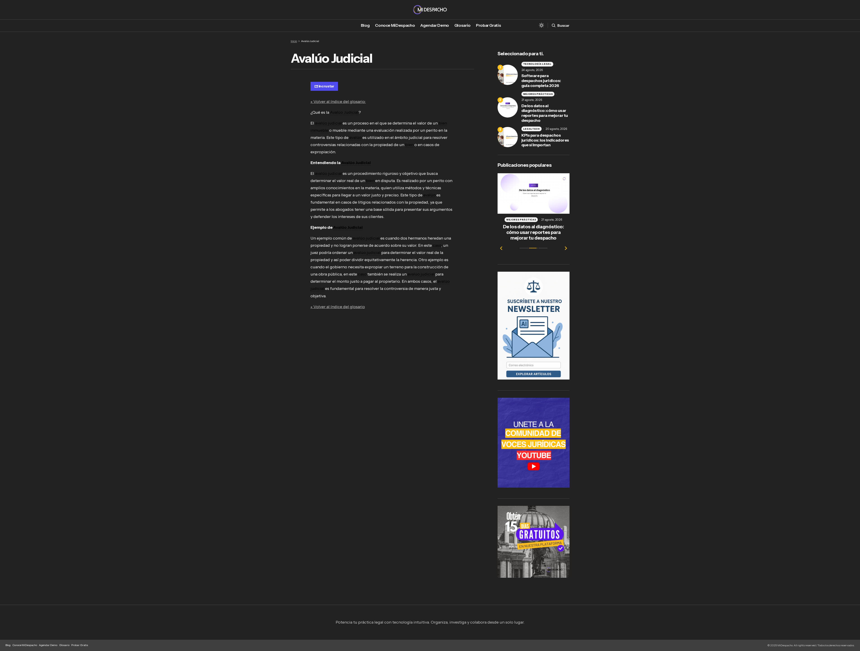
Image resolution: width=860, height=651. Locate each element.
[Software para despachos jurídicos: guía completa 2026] (508, 75)
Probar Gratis (79, 645)
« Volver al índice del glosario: (338, 101)
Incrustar (326, 86)
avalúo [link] (355, 137)
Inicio (294, 41)
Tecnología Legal (537, 63)
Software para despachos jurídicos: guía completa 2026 (541, 80)
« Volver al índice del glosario (337, 306)
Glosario (64, 645)
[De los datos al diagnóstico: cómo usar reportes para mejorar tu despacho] (508, 107)
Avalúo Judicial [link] (344, 112)
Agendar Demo (48, 645)
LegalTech (531, 128)
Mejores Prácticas (538, 94)
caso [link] (437, 245)
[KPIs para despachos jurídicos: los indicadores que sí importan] (508, 137)
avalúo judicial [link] (328, 123)
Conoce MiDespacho (24, 645)
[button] (541, 25)
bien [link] (409, 144)
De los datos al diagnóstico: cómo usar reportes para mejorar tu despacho (544, 113)
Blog (8, 645)
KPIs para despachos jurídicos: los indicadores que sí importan (545, 140)
